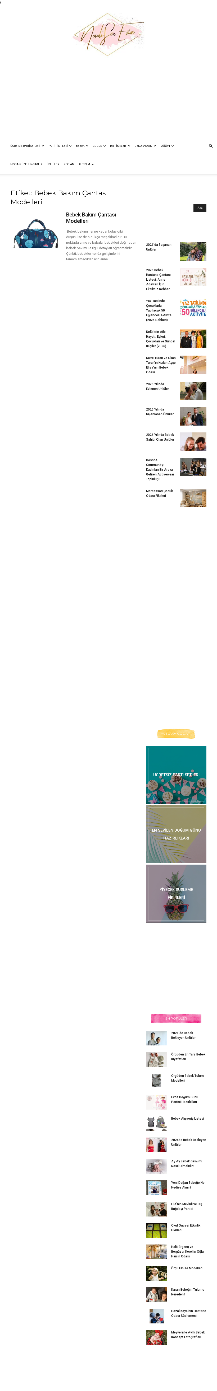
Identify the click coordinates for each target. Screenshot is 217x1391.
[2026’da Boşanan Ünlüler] (193, 251)
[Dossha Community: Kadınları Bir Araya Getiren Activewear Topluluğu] (193, 467)
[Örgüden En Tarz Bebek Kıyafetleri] (156, 1059)
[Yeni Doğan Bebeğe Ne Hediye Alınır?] (156, 1187)
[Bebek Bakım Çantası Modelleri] (36, 229)
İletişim (84, 164)
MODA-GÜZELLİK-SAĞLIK (26, 164)
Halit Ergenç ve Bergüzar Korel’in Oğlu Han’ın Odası (187, 1251)
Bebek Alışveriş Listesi (187, 1118)
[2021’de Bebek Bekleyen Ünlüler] (156, 1038)
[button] (210, 146)
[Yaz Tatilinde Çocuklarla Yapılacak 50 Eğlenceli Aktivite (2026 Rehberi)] (193, 308)
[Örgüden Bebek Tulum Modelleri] (156, 1080)
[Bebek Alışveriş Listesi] (156, 1123)
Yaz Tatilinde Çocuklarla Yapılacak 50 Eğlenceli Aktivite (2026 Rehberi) (158, 310)
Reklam (69, 164)
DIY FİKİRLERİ (118, 145)
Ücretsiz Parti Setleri (25, 145)
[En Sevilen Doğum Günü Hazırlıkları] (176, 834)
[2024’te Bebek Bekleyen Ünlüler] (156, 1145)
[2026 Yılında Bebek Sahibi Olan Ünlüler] (193, 441)
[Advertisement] (108, 97)
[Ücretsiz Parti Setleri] (176, 775)
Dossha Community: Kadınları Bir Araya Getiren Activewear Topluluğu (160, 469)
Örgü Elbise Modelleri (186, 1268)
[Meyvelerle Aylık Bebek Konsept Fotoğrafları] (156, 1337)
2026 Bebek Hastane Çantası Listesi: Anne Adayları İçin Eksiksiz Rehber (158, 279)
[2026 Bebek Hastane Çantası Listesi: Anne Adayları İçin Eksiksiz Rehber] (193, 277)
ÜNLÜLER (53, 164)
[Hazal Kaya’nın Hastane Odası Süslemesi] (156, 1316)
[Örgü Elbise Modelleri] (156, 1273)
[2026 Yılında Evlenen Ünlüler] (193, 391)
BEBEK (80, 145)
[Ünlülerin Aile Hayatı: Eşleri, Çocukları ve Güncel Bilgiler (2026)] (193, 338)
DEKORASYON (143, 145)
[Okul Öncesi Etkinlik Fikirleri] (156, 1230)
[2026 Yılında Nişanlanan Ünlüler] (193, 416)
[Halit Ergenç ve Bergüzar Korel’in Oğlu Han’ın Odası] (156, 1251)
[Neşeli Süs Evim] (108, 32)
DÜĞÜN (165, 145)
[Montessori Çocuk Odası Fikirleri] (193, 498)
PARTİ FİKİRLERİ (58, 145)
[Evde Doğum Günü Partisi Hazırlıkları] (156, 1102)
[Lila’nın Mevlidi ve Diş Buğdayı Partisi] (156, 1209)
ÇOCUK (97, 145)
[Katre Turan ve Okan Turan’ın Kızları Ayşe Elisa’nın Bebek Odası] (193, 365)
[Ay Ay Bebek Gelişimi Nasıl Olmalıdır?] (156, 1166)
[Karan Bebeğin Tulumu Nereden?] (156, 1294)
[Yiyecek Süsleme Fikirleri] (176, 894)
